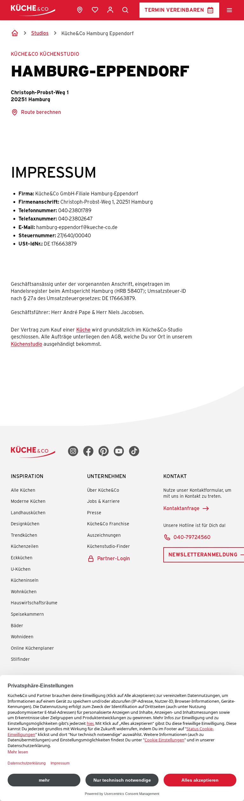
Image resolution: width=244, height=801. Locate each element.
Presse (94, 512)
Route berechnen (41, 111)
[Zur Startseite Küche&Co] (33, 10)
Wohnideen (22, 637)
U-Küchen (20, 569)
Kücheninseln (24, 580)
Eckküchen (21, 558)
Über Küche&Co (103, 490)
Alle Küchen (23, 490)
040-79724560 (192, 537)
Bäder (17, 625)
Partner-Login (113, 558)
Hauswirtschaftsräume (34, 603)
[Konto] (110, 10)
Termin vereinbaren (174, 9)
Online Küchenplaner (32, 648)
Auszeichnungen (104, 535)
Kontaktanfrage (181, 508)
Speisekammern (27, 614)
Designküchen (25, 524)
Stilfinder (20, 659)
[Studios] (80, 10)
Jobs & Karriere (103, 501)
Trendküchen (24, 535)
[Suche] (125, 10)
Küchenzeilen (24, 546)
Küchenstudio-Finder (108, 546)
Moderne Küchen (28, 501)
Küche (83, 329)
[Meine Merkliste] (95, 10)
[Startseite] (14, 33)
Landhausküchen (28, 512)
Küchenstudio (26, 343)
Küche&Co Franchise (108, 524)
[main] (122, 203)
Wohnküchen (24, 591)
